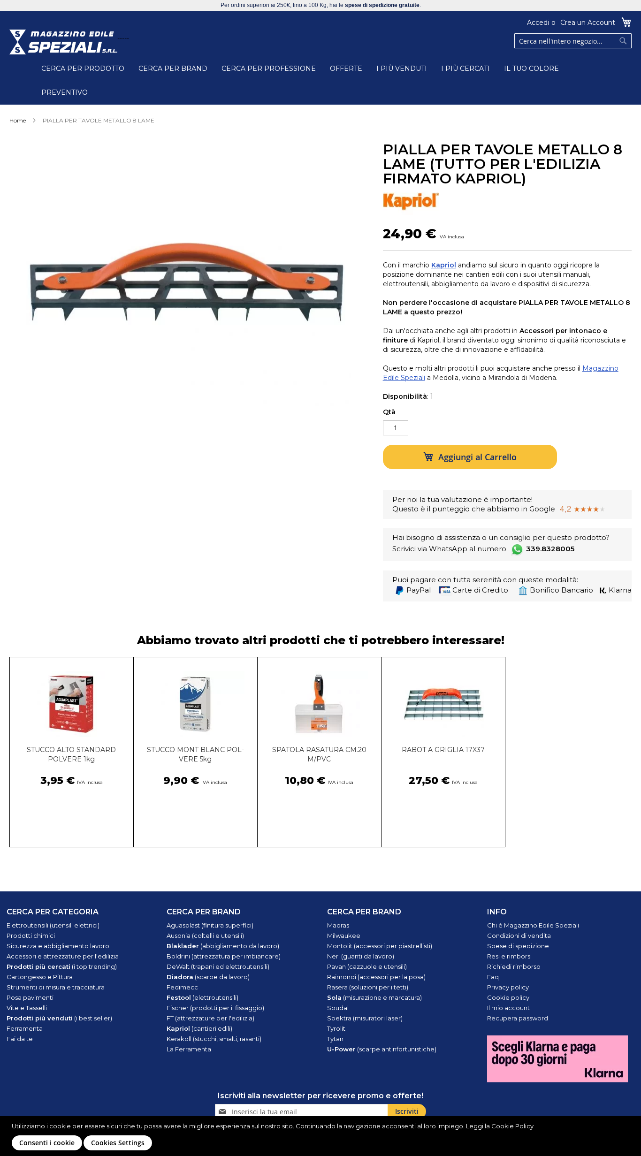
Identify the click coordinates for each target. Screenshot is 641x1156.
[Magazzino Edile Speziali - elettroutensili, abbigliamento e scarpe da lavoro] (63, 42)
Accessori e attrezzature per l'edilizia (63, 956)
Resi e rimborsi (509, 956)
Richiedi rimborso (514, 966)
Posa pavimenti (30, 997)
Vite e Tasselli (27, 1008)
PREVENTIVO (64, 92)
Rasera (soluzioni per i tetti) (367, 987)
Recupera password (517, 1018)
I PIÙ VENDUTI (401, 68)
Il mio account (508, 1008)
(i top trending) (62, 966)
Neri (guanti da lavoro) (360, 956)
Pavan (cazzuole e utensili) (367, 966)
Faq (493, 977)
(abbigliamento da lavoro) (223, 946)
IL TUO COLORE (531, 68)
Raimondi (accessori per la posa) (376, 977)
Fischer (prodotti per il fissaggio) (215, 1008)
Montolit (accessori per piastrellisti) (379, 946)
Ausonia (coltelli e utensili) (205, 935)
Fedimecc (182, 987)
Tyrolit (336, 1028)
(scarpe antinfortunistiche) (381, 1049)
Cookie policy (508, 997)
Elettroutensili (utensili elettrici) (53, 925)
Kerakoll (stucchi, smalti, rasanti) (214, 1038)
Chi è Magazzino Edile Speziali (533, 925)
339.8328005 (550, 548)
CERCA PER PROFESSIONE (268, 68)
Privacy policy (508, 987)
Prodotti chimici (31, 935)
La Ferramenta (189, 1049)
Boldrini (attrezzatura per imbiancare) (224, 956)
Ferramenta (25, 1028)
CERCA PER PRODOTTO (82, 68)
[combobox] (573, 40)
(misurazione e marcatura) (374, 997)
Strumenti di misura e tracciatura (56, 987)
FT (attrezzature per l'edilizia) (210, 1018)
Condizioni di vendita (519, 935)
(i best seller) (59, 1018)
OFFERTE (346, 68)
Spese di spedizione (518, 946)
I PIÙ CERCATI (465, 68)
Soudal (338, 1008)
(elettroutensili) (202, 997)
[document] (322, 1136)
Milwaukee (343, 935)
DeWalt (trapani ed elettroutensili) (218, 966)
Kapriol (443, 265)
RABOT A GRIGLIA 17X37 (443, 749)
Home (17, 120)
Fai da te (20, 1038)
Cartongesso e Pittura (40, 977)
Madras (338, 925)
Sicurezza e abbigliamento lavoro (58, 946)
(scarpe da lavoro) (208, 977)
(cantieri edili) (199, 1028)
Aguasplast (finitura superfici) (210, 925)
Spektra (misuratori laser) (365, 1018)
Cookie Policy (512, 1126)
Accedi (538, 22)
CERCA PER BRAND (172, 68)
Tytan (335, 1038)
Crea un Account (587, 22)
